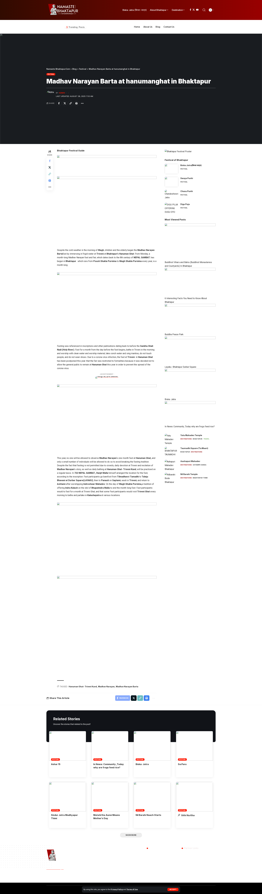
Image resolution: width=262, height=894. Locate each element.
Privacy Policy (117, 889)
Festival (50, 74)
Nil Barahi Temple (189, 474)
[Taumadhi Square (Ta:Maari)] (171, 452)
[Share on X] (64, 103)
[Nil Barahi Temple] (171, 478)
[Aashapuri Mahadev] (171, 465)
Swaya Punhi (186, 178)
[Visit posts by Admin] (50, 94)
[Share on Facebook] (59, 103)
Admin (62, 93)
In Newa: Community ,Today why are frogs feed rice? (190, 426)
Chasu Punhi (186, 191)
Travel (206, 439)
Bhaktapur (197, 439)
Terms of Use (132, 889)
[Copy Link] (70, 103)
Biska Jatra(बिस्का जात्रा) (191, 165)
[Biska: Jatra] (152, 746)
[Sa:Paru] (194, 746)
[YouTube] (197, 10)
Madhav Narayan (106, 686)
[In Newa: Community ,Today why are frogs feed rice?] (109, 746)
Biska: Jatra (170, 399)
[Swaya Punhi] (171, 182)
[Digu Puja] (171, 208)
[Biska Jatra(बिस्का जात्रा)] (171, 169)
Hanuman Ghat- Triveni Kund (83, 686)
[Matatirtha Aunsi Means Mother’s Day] (109, 796)
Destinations (186, 439)
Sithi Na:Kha (188, 815)
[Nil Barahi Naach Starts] (152, 796)
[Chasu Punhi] (171, 195)
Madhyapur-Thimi (200, 478)
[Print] (76, 103)
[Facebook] (190, 10)
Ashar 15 (55, 764)
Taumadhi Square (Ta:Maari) (194, 448)
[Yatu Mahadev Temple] (171, 439)
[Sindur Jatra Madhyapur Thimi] (67, 796)
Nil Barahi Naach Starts (148, 815)
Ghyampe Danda (199, 465)
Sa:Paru (182, 764)
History (60, 877)
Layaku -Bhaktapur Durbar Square (180, 367)
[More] (82, 103)
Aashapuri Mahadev (190, 461)
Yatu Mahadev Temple (191, 435)
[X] (193, 10)
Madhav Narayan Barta (127, 686)
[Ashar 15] (67, 746)
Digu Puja (185, 204)
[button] (172, 889)
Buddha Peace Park (174, 334)
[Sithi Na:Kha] (194, 796)
